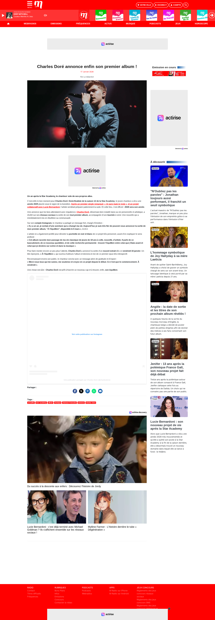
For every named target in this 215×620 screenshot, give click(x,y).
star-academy (41, 403)
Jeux (178, 24)
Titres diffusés (34, 593)
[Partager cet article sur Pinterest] (87, 392)
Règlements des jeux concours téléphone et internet (147, 608)
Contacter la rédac (63, 602)
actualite (31, 403)
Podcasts (155, 24)
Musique (130, 24)
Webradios (30, 24)
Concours (59, 599)
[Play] (3, 15)
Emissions (56, 24)
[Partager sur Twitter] (80, 392)
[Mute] (45, 15)
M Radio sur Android (119, 593)
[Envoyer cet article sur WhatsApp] (93, 392)
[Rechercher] (185, 4)
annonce (81, 403)
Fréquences (83, 24)
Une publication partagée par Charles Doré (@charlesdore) (87, 380)
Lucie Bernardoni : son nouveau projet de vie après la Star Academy (166, 425)
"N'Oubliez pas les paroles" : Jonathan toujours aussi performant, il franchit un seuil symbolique (168, 198)
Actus (108, 24)
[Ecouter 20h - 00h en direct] (169, 73)
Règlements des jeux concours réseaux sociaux (146, 593)
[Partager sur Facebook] (74, 392)
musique (58, 403)
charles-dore (90, 403)
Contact (31, 590)
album (50, 403)
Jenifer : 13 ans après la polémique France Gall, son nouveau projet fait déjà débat (167, 369)
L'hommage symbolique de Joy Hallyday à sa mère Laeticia (168, 256)
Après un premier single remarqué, (99, 204)
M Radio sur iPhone (118, 590)
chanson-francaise (69, 403)
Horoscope (201, 24)
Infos (57, 593)
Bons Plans (60, 590)
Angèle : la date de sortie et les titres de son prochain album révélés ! (168, 310)
